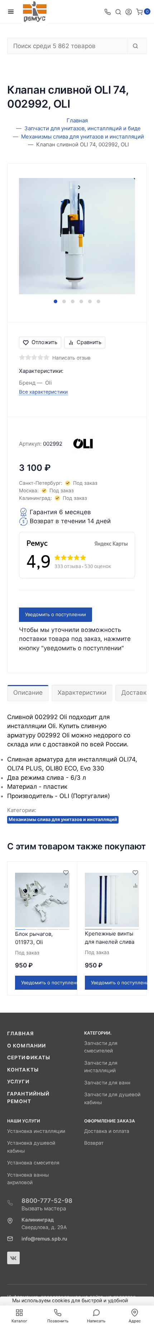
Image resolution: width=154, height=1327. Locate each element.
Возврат (94, 1143)
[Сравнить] (65, 886)
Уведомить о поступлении (55, 614)
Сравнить (89, 342)
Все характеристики (43, 392)
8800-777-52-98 (46, 1200)
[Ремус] (34, 11)
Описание (28, 692)
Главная (20, 1033)
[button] (55, 301)
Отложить (44, 342)
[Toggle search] (118, 11)
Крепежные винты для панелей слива (109, 937)
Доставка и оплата (106, 1131)
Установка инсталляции (36, 1131)
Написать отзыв (71, 358)
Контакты (23, 1070)
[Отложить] (65, 873)
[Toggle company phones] (107, 11)
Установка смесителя (33, 1163)
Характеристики (82, 692)
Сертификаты (28, 1057)
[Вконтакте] (13, 1258)
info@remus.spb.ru (44, 1239)
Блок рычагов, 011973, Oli (34, 938)
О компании (26, 1046)
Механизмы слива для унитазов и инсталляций (63, 819)
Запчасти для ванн (107, 1082)
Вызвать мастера (43, 1208)
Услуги (18, 1081)
